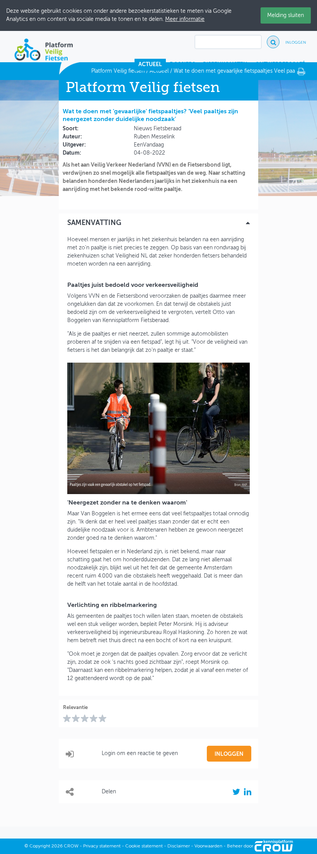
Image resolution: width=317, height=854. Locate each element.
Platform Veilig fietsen (118, 71)
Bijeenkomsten (225, 64)
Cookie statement (144, 846)
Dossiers (182, 64)
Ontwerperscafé (280, 64)
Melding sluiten (285, 15)
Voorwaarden (208, 846)
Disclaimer (178, 846)
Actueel (150, 64)
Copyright (39, 846)
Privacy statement (102, 846)
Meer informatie (185, 19)
